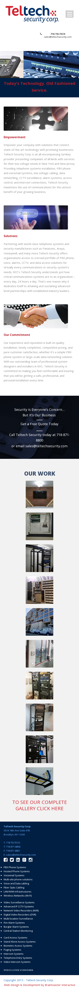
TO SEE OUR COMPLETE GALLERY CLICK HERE (39, 805)
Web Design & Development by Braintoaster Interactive (39, 985)
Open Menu (69, 14)
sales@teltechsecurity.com (58, 36)
